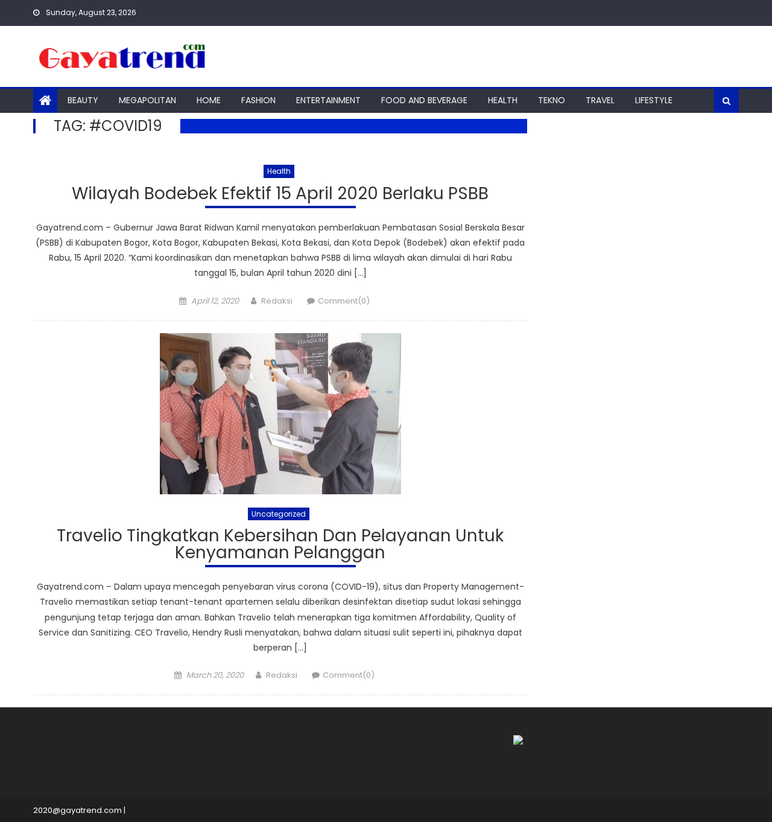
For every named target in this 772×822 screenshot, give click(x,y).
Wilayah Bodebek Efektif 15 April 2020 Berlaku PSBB (280, 195)
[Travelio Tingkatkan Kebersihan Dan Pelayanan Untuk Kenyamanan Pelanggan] (280, 413)
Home (209, 100)
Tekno (551, 100)
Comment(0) (344, 301)
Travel (600, 100)
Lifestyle (653, 100)
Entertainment (328, 100)
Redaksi (277, 301)
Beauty (83, 100)
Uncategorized (279, 514)
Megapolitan (147, 100)
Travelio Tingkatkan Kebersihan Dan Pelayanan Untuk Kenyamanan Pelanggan (280, 545)
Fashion (258, 100)
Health (502, 100)
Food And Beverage (424, 100)
